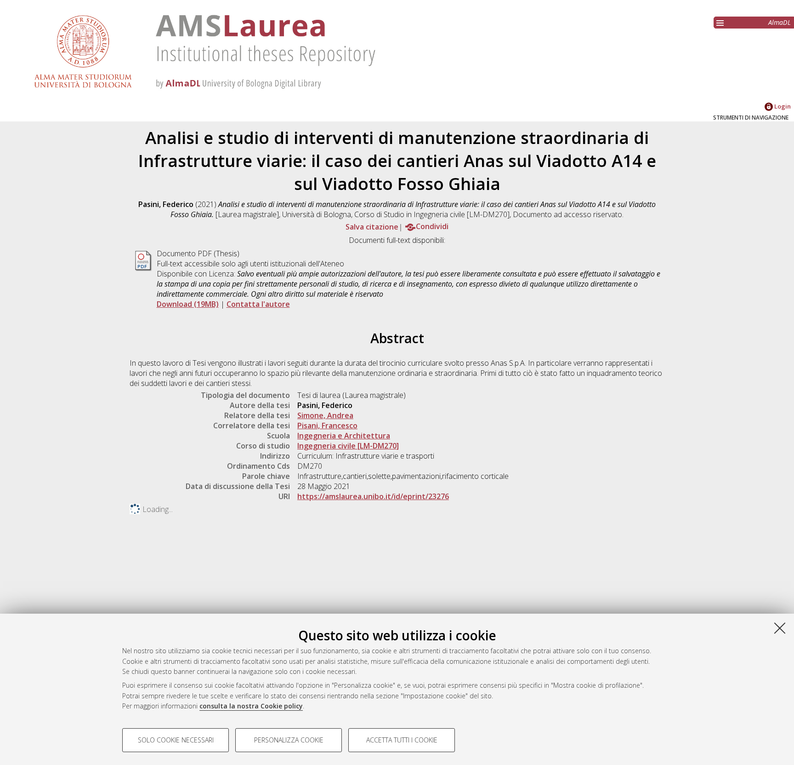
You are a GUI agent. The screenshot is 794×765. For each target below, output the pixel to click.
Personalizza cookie (288, 740)
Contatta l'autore (258, 304)
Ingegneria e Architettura (343, 436)
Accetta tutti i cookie (401, 740)
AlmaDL (779, 22)
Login (782, 106)
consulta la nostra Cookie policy (251, 706)
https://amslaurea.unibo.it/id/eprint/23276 (373, 496)
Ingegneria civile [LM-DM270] (348, 446)
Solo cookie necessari (176, 740)
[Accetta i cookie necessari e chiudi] (779, 628)
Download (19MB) (188, 304)
